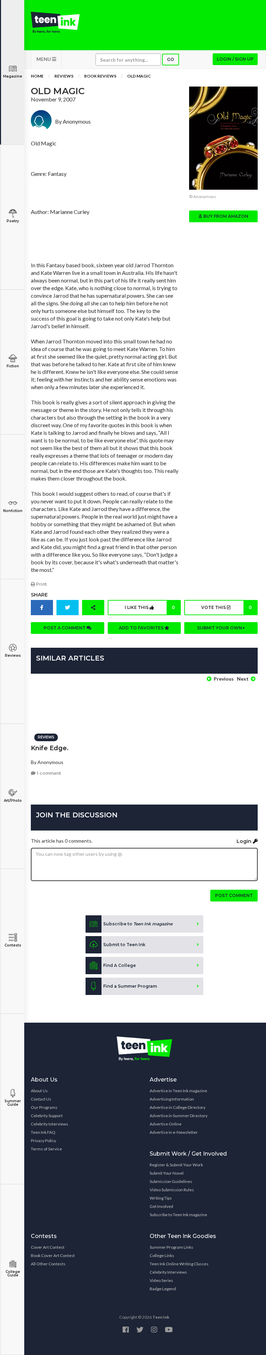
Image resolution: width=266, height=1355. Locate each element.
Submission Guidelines (171, 1181)
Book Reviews (100, 76)
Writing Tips (161, 1198)
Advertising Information (172, 1099)
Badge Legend (163, 1288)
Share (39, 595)
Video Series (161, 1280)
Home (37, 76)
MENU (44, 59)
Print (41, 584)
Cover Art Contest (47, 1247)
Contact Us (41, 1099)
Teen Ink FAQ (43, 1132)
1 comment (48, 773)
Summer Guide (13, 1103)
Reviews (13, 655)
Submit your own (220, 627)
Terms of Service (46, 1148)
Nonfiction (13, 511)
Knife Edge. (50, 748)
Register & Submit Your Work (176, 1164)
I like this (150, 607)
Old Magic (139, 76)
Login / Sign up (235, 59)
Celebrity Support (47, 1115)
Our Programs (44, 1107)
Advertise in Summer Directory (178, 1115)
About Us (39, 1090)
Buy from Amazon (225, 216)
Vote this (226, 607)
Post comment (234, 895)
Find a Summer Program (130, 986)
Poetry (13, 221)
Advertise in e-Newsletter (174, 1132)
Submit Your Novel (167, 1173)
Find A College (119, 965)
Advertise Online (165, 1124)
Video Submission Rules (172, 1189)
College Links (162, 1255)
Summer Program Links (171, 1247)
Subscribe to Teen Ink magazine (178, 1214)
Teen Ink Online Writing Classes (179, 1263)
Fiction (13, 366)
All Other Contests (48, 1263)
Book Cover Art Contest (53, 1255)
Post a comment (65, 627)
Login (245, 841)
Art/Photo (13, 800)
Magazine (12, 76)
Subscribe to (137, 923)
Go (170, 59)
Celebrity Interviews (49, 1124)
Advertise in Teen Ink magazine (178, 1090)
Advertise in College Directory (177, 1107)
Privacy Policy (43, 1140)
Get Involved (161, 1206)
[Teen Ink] (55, 22)
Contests (13, 945)
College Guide (13, 1273)
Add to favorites (142, 627)
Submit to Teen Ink (124, 944)
